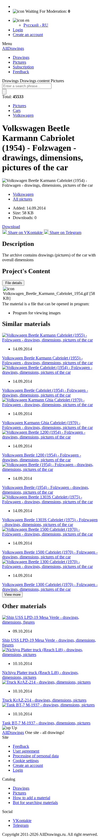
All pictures (22, 199)
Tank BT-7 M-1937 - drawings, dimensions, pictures (46, 723)
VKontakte (22, 820)
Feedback (21, 71)
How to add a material (31, 797)
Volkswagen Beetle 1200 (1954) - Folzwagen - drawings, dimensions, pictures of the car (41, 457)
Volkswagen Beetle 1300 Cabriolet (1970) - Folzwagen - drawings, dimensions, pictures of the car (50, 587)
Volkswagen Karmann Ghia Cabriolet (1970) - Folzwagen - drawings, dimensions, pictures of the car (47, 425)
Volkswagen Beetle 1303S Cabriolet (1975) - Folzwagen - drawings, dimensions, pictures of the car (50, 522)
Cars (17, 110)
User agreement (26, 751)
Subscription (23, 67)
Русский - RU (35, 25)
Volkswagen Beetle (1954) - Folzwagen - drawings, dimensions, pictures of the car (45, 489)
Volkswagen (23, 115)
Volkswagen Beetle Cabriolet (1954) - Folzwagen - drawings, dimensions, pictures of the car (45, 392)
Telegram (21, 825)
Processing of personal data (36, 756)
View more (12, 595)
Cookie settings (26, 760)
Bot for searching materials (35, 802)
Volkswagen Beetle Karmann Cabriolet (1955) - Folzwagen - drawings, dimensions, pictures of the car (47, 360)
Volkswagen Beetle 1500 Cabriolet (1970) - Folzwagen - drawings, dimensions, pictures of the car (50, 554)
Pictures (19, 62)
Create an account (28, 34)
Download (11, 226)
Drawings (21, 57)
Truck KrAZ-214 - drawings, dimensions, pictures (44, 700)
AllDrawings (13, 48)
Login (18, 30)
